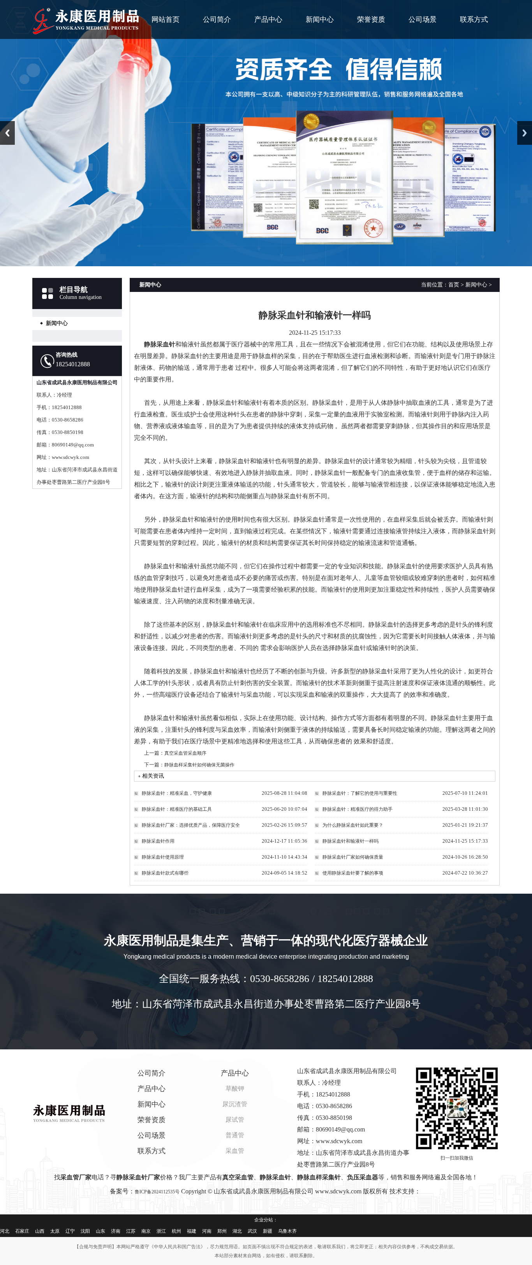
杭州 (176, 1231)
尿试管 (234, 1119)
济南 (115, 1231)
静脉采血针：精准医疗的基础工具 (177, 809)
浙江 (161, 1231)
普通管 (234, 1135)
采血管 (234, 1150)
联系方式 (474, 19)
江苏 (131, 1231)
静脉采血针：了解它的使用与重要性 (359, 793)
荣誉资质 (371, 19)
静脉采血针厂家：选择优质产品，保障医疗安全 (191, 825)
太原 (55, 1231)
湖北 (237, 1231)
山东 (100, 1231)
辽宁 (70, 1231)
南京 (146, 1231)
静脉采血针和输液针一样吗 (350, 841)
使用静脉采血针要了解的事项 (352, 873)
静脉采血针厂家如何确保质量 (352, 857)
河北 (4, 1231)
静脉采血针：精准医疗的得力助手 (357, 809)
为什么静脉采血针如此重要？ (352, 825)
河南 (206, 1231)
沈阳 (85, 1231)
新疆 (267, 1231)
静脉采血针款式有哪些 (165, 873)
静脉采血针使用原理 (163, 857)
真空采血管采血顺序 (185, 753)
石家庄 (22, 1231)
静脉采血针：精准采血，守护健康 (177, 793)
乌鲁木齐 (287, 1231)
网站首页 (165, 19)
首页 (453, 285)
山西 (39, 1231)
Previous (7, 133)
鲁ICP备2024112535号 (157, 1192)
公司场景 (423, 19)
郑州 (222, 1231)
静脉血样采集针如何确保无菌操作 (199, 765)
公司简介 (217, 19)
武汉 (252, 1231)
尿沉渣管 (234, 1104)
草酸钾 (234, 1088)
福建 (191, 1231)
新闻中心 (320, 19)
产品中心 (268, 19)
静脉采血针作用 (158, 841)
